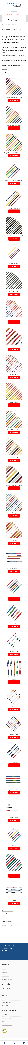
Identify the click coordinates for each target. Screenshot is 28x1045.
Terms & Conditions (6, 1018)
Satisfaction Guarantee (7, 1025)
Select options (14, 100)
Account (3, 1021)
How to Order (5, 995)
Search (14, 1043)
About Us (4, 969)
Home (4, 24)
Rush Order (4, 991)
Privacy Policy (5, 1014)
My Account (4, 1043)
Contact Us (4, 972)
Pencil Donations (5, 976)
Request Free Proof (6, 988)
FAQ (2, 998)
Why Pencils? (5, 1005)
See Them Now (14, 20)
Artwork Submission (6, 1002)
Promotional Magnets (7, 979)
